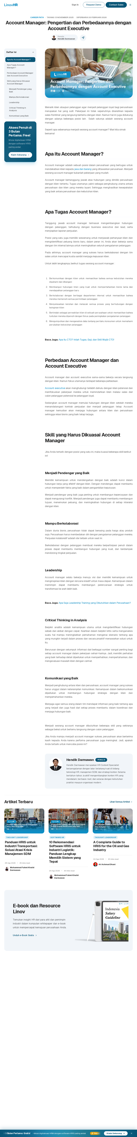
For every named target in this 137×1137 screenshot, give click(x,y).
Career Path (37, 17)
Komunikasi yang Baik (19, 116)
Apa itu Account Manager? (19, 59)
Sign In (75, 4)
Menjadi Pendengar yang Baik (20, 90)
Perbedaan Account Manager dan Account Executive (20, 74)
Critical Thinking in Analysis (17, 109)
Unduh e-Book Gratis (23, 935)
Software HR (57, 837)
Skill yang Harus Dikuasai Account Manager (18, 82)
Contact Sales (116, 4)
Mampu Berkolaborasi (19, 97)
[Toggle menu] (130, 4)
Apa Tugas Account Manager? (15, 66)
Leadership (14, 102)
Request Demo (93, 4)
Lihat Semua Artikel (120, 801)
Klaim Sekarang (18, 154)
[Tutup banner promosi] (131, 1133)
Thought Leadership (17, 837)
